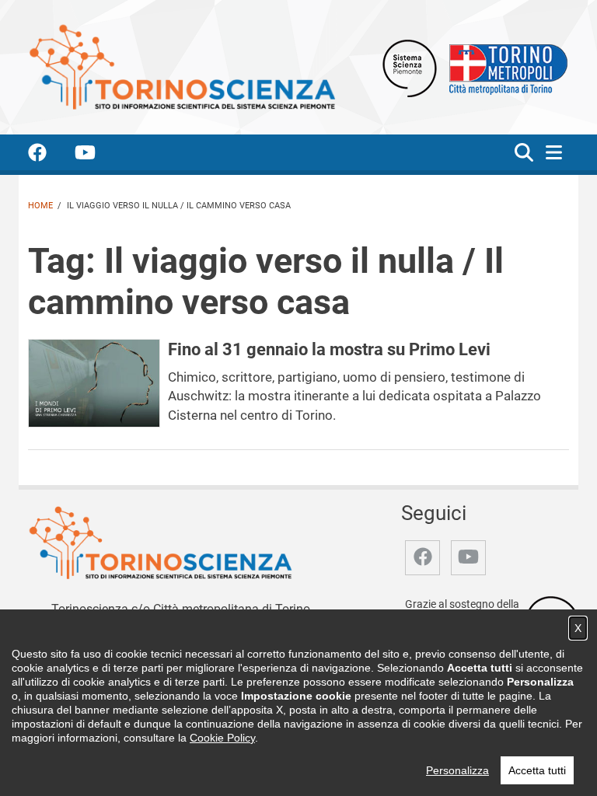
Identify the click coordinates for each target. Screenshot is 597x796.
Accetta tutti (537, 770)
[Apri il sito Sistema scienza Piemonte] (409, 67)
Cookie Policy (222, 737)
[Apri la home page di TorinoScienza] (182, 66)
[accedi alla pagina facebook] (50, 155)
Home (40, 206)
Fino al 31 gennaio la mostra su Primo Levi (329, 349)
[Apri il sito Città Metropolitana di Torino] (504, 67)
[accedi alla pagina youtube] (97, 155)
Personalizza (457, 770)
